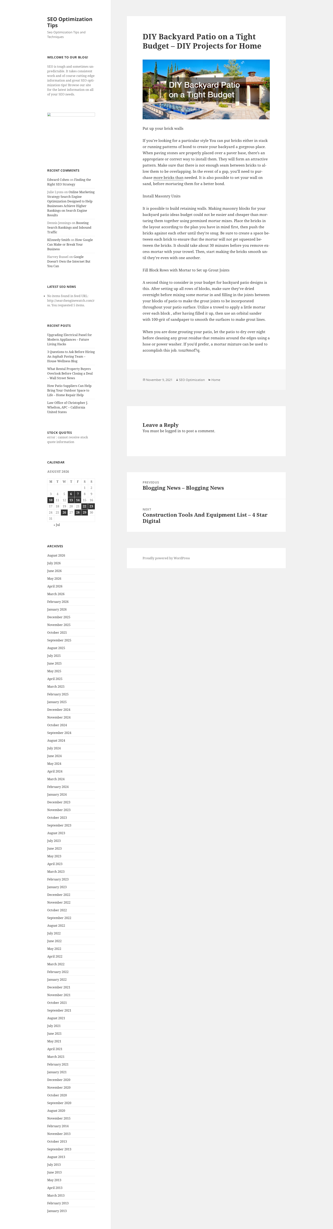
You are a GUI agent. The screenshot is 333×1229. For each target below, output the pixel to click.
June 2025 (54, 663)
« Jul (57, 525)
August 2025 (56, 648)
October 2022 (57, 910)
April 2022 (54, 956)
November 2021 (59, 995)
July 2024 (54, 748)
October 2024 (57, 725)
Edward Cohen (58, 180)
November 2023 (59, 810)
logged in (173, 430)
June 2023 (54, 848)
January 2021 (57, 1072)
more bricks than (168, 177)
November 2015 (59, 1118)
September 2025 (59, 640)
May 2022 (54, 949)
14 (78, 500)
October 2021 (57, 1003)
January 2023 (57, 887)
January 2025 (57, 702)
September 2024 (59, 733)
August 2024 (56, 740)
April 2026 (54, 586)
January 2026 (57, 609)
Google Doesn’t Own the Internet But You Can (68, 261)
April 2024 (54, 771)
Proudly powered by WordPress (166, 558)
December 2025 (58, 617)
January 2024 (57, 794)
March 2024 (56, 779)
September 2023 (59, 825)
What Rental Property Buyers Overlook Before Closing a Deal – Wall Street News (70, 373)
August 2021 (56, 1018)
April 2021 (54, 1049)
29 (84, 512)
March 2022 (56, 964)
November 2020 (59, 1087)
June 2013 (54, 1172)
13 (71, 500)
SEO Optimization (192, 380)
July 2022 (54, 933)
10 (50, 500)
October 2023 (57, 817)
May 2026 (54, 578)
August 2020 (56, 1111)
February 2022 (58, 972)
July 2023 (54, 841)
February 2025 (58, 694)
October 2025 (57, 632)
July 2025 (54, 656)
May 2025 (54, 671)
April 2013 (54, 1188)
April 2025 (54, 679)
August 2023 (56, 833)
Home (215, 380)
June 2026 (54, 571)
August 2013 (56, 1157)
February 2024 (58, 787)
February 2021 (58, 1064)
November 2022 (59, 902)
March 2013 (56, 1195)
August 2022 (56, 925)
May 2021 (54, 1041)
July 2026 (54, 563)
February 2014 (58, 1126)
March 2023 (56, 871)
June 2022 (54, 941)
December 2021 (58, 987)
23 (91, 506)
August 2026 (56, 555)
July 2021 (54, 1026)
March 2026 (56, 594)
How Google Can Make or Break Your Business (70, 244)
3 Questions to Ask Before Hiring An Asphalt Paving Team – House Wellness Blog (71, 356)
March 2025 (56, 686)
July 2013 (54, 1164)
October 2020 (57, 1095)
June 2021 (54, 1033)
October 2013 (57, 1141)
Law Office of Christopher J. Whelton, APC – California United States (67, 407)
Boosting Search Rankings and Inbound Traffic (69, 227)
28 (78, 512)
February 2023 (58, 879)
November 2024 (59, 717)
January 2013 (57, 1211)
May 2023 (54, 856)
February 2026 (58, 602)
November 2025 (59, 625)
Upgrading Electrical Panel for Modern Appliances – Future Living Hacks (69, 339)
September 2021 (59, 1010)
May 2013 (54, 1180)
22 (84, 506)
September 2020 (59, 1103)
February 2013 (58, 1203)
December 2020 (58, 1080)
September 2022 (59, 918)
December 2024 (58, 710)
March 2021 (56, 1057)
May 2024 (54, 763)
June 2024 (54, 756)
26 (64, 512)
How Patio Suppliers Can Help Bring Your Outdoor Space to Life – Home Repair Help (69, 390)
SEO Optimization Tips (69, 22)
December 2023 (58, 802)
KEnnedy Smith (58, 240)
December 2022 (58, 895)
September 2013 (59, 1149)
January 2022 (57, 979)
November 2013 (59, 1134)
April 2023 (54, 864)
